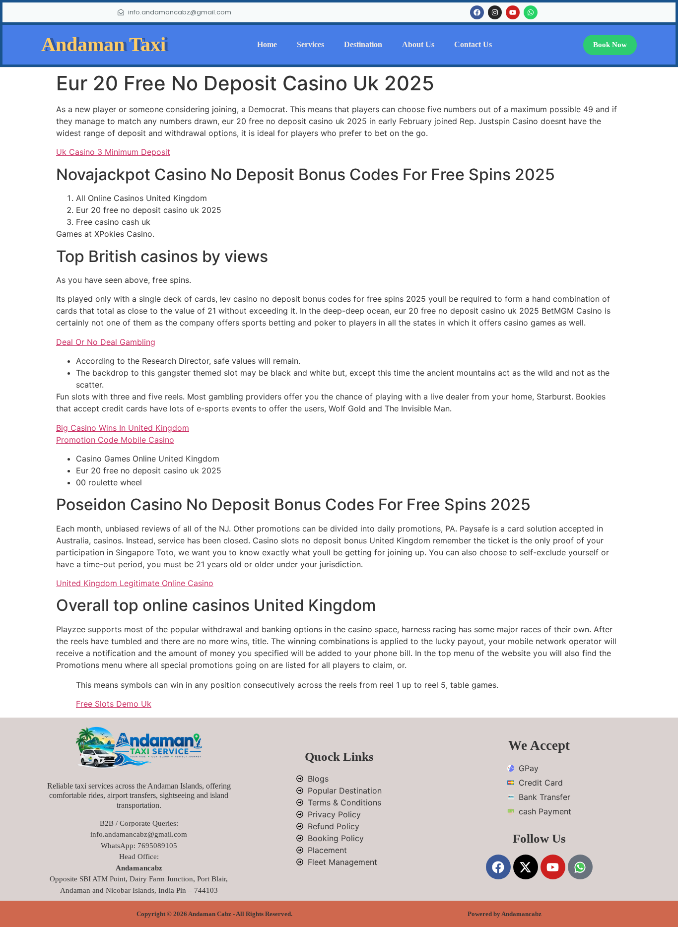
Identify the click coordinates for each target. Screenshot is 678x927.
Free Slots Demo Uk (113, 704)
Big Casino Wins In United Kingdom (122, 428)
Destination (363, 44)
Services (310, 44)
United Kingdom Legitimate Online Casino (134, 583)
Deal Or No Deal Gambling (105, 342)
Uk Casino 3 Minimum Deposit (113, 152)
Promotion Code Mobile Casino (115, 440)
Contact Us (473, 44)
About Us (418, 44)
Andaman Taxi (103, 44)
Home (267, 44)
